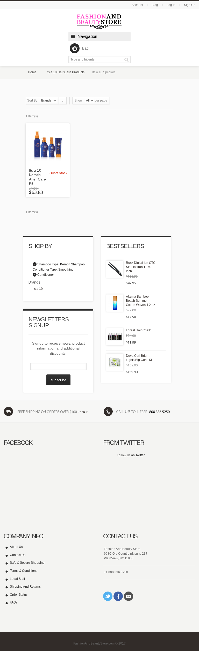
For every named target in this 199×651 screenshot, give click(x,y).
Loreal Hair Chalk (138, 330)
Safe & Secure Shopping (27, 563)
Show (78, 100)
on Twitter (138, 455)
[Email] (128, 596)
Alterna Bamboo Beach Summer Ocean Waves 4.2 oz (140, 301)
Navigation (87, 36)
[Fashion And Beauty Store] (99, 21)
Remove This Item (35, 264)
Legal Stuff (17, 579)
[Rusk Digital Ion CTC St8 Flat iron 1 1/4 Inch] (114, 269)
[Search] (127, 59)
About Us (16, 547)
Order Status (18, 594)
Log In (171, 5)
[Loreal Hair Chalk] (114, 336)
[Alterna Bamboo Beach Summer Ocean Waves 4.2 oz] (114, 303)
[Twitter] (107, 596)
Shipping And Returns (25, 586)
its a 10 (38, 289)
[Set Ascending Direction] (62, 100)
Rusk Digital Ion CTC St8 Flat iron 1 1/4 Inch (140, 267)
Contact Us (17, 555)
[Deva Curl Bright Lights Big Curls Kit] (114, 362)
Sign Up (189, 5)
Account (137, 5)
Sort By (32, 100)
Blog (155, 5)
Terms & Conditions (23, 571)
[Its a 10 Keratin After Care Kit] (47, 145)
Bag (85, 48)
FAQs (13, 602)
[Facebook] (118, 596)
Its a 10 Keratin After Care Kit (37, 176)
